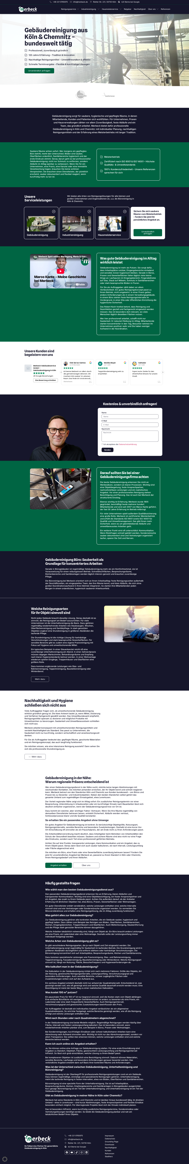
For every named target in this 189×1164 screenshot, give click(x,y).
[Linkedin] (86, 1152)
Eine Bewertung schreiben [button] (45, 380)
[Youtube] (72, 1152)
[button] (162, 372)
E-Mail (104, 421)
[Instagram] (81, 1152)
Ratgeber (127, 9)
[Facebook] (67, 1152)
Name (104, 413)
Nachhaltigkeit (140, 9)
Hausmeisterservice (110, 9)
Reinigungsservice (68, 9)
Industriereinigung (89, 9)
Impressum (109, 1136)
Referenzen (165, 9)
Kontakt (108, 1150)
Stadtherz (109, 1156)
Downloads (109, 1144)
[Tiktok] (76, 1152)
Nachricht (106, 429)
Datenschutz (110, 1139)
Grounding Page (111, 1141)
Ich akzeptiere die (120, 444)
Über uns (152, 9)
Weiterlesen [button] (136, 382)
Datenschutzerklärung (128, 444)
